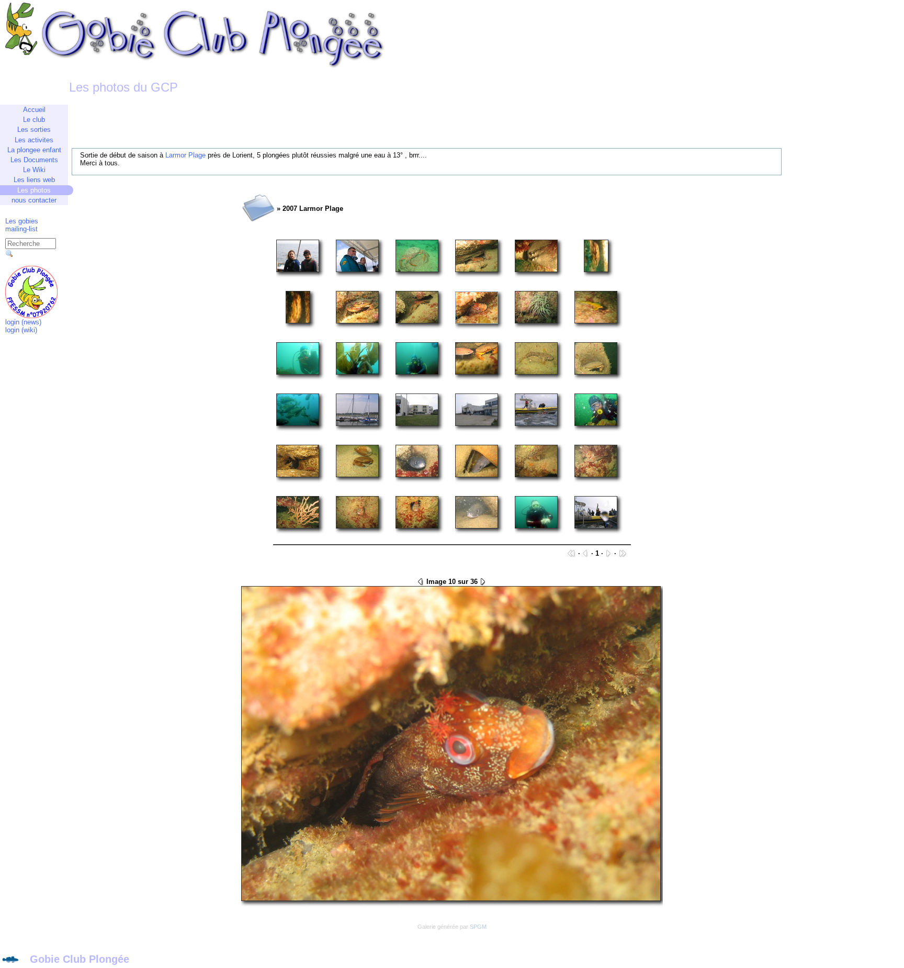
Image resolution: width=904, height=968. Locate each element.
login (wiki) (21, 330)
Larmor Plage (185, 155)
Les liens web (34, 180)
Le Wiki (34, 170)
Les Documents (34, 160)
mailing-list (21, 229)
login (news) (23, 322)
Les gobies (21, 221)
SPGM (478, 927)
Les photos (34, 190)
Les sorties (34, 129)
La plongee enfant (34, 150)
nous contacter (34, 200)
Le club (34, 119)
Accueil (34, 110)
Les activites (34, 140)
